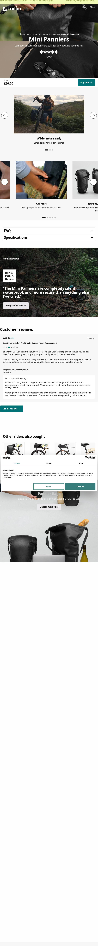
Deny (48, 486)
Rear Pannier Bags (57, 34)
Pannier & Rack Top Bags (36, 34)
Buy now (84, 82)
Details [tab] (49, 463)
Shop (21, 34)
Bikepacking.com (14, 305)
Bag (84, 7)
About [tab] (81, 463)
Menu (92, 7)
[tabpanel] (49, 370)
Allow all (80, 486)
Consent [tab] (17, 463)
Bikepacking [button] (7, 372)
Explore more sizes (49, 506)
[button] (46, 149)
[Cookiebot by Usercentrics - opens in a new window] (84, 457)
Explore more (49, 70)
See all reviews (10, 408)
